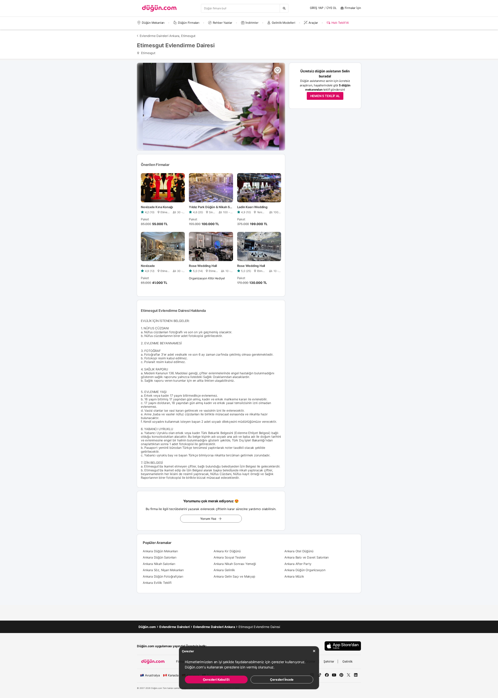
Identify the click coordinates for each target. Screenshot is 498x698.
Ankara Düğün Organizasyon (304, 570)
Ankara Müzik (294, 576)
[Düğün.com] (159, 8)
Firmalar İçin (353, 8)
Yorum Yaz (208, 519)
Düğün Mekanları (153, 23)
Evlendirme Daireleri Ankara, (160, 36)
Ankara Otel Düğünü (298, 551)
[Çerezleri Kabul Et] (314, 651)
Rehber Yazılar (222, 23)
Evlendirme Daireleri (174, 627)
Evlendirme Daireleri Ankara (214, 627)
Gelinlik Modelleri (283, 23)
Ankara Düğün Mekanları (160, 551)
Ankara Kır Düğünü (227, 551)
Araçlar (313, 23)
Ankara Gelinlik (224, 570)
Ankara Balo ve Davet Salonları (306, 557)
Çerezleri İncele (282, 679)
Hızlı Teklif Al (340, 23)
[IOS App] (342, 646)
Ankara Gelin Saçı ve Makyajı (234, 576)
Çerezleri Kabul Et (216, 679)
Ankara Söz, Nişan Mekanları (163, 570)
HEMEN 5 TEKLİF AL (325, 96)
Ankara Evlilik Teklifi (157, 583)
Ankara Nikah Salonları (159, 564)
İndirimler (251, 23)
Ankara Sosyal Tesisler (230, 557)
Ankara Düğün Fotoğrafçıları (163, 576)
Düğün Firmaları (188, 23)
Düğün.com (147, 627)
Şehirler (329, 661)
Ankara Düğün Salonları (159, 557)
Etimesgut (188, 36)
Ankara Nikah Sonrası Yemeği (235, 564)
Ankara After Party (297, 564)
